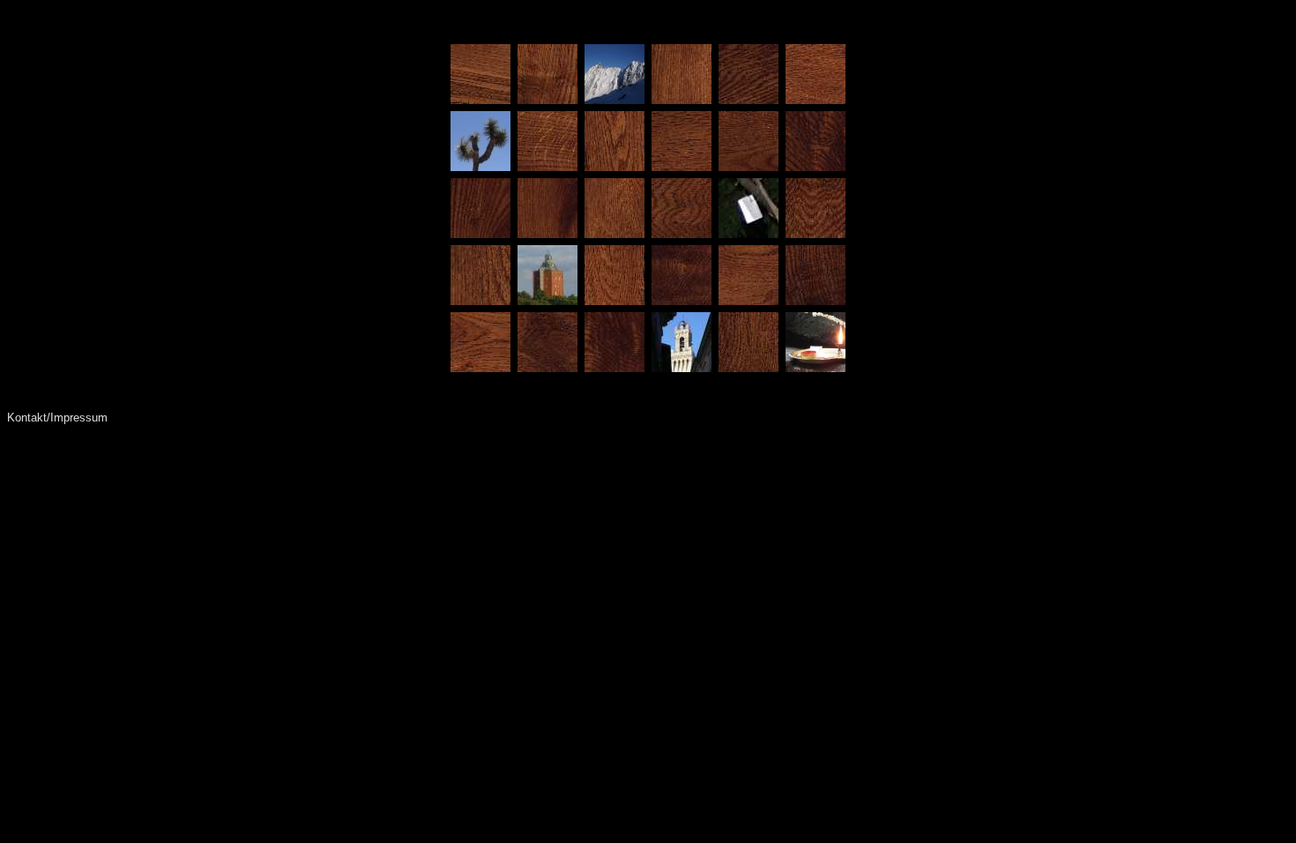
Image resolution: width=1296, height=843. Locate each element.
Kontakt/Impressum (57, 417)
